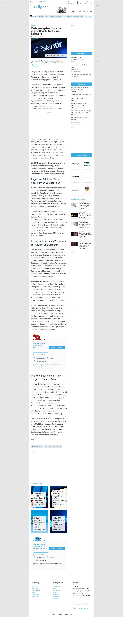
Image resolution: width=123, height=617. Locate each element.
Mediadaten (56, 586)
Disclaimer (35, 596)
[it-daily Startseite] (42, 7)
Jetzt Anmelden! (57, 347)
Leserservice (56, 590)
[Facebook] (84, 11)
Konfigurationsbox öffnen (81, 604)
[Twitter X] (87, 11)
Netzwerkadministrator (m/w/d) (80, 87)
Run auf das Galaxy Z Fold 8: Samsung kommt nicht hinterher (85, 206)
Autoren (55, 598)
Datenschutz (38, 447)
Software (58, 447)
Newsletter (56, 594)
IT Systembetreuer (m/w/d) (79, 104)
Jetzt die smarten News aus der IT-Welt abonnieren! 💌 (40, 345)
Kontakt (34, 586)
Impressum (35, 594)
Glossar (55, 588)
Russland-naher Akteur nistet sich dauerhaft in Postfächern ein (84, 225)
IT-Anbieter (56, 596)
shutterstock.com (82, 608)
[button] (33, 16)
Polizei (49, 447)
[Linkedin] (76, 11)
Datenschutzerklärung (39, 366)
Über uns (35, 588)
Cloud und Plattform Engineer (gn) (81, 111)
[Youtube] (91, 11)
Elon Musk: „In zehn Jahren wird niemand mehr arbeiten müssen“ (85, 235)
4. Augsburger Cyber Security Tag (81, 75)
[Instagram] (80, 11)
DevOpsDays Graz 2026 (78, 57)
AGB (33, 592)
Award (54, 592)
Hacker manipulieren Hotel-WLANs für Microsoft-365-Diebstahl (85, 246)
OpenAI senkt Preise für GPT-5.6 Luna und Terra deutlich (85, 215)
